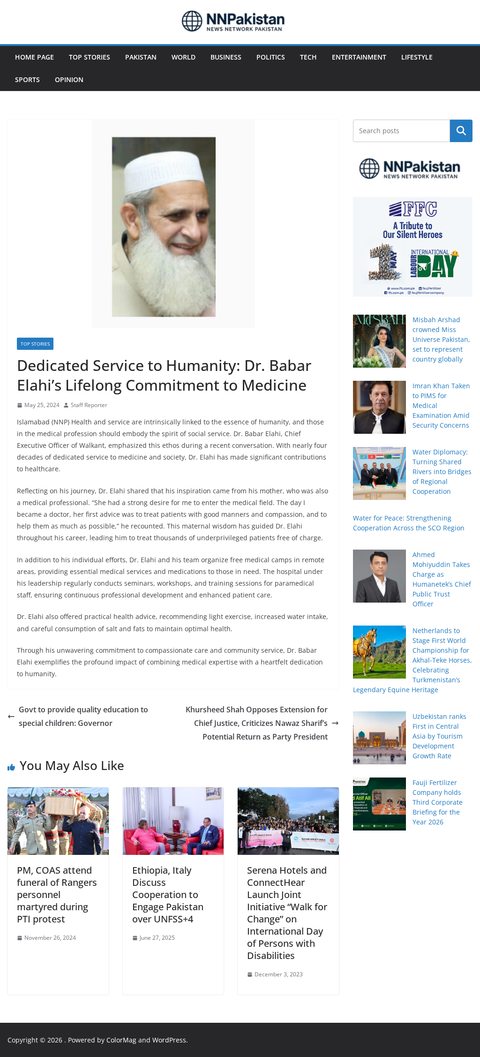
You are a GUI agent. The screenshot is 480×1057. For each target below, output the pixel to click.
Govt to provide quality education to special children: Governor (83, 716)
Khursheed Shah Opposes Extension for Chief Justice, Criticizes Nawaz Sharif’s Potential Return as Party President (257, 723)
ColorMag (121, 1039)
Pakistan (141, 57)
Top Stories (89, 57)
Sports (27, 79)
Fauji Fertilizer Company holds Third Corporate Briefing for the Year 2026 (437, 802)
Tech (308, 57)
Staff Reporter (89, 405)
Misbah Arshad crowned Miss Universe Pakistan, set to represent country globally (441, 339)
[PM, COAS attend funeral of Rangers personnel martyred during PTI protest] (58, 794)
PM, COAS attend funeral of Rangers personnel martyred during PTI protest (57, 894)
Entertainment (359, 57)
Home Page (34, 57)
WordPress (169, 1039)
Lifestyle (417, 57)
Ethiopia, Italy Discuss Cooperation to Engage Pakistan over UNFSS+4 (167, 894)
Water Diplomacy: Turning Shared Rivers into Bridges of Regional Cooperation (442, 471)
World (183, 57)
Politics (270, 57)
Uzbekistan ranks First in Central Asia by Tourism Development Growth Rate (439, 736)
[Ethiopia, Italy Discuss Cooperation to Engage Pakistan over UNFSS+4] (173, 794)
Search (461, 131)
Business (225, 57)
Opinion (69, 79)
